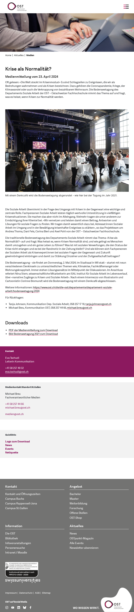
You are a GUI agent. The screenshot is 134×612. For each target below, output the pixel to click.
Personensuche (15, 548)
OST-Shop (76, 518)
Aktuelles (19, 55)
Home (8, 55)
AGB (37, 593)
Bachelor (75, 494)
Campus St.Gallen (16, 508)
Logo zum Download (17, 441)
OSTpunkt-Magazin (82, 538)
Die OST (10, 534)
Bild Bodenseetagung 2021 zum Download (33, 334)
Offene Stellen (78, 513)
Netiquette (11, 452)
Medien (30, 55)
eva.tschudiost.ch (17, 372)
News (8, 445)
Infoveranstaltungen (18, 543)
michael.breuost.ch (79, 308)
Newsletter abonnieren (84, 548)
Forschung (76, 508)
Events (9, 449)
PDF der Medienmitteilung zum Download (33, 330)
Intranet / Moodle (16, 553)
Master (74, 499)
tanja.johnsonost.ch (98, 304)
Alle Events (77, 543)
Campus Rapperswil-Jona (21, 503)
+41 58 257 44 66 (14, 404)
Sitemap (46, 593)
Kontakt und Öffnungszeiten (22, 494)
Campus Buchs (14, 499)
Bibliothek (11, 538)
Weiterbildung (78, 503)
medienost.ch (14, 414)
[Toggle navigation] (126, 7)
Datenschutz (25, 593)
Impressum (11, 593)
